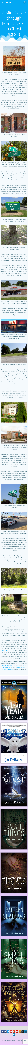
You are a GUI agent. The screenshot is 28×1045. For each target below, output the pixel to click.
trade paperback (7, 667)
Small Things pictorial (7, 650)
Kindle (24, 665)
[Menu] (24, 2)
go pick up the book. (7, 665)
